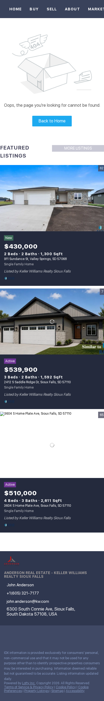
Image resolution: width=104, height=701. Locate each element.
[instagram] (28, 635)
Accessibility (75, 691)
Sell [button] (52, 9)
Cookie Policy (66, 687)
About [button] (72, 9)
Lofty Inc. (28, 683)
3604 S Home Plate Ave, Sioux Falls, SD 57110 (37, 506)
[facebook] (6, 635)
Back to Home (52, 120)
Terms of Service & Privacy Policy (28, 687)
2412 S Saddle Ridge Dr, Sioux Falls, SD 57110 (37, 382)
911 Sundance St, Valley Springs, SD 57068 (35, 259)
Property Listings (36, 691)
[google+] (38, 635)
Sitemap (57, 691)
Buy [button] (34, 9)
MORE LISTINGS (78, 148)
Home (15, 9)
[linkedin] (17, 635)
